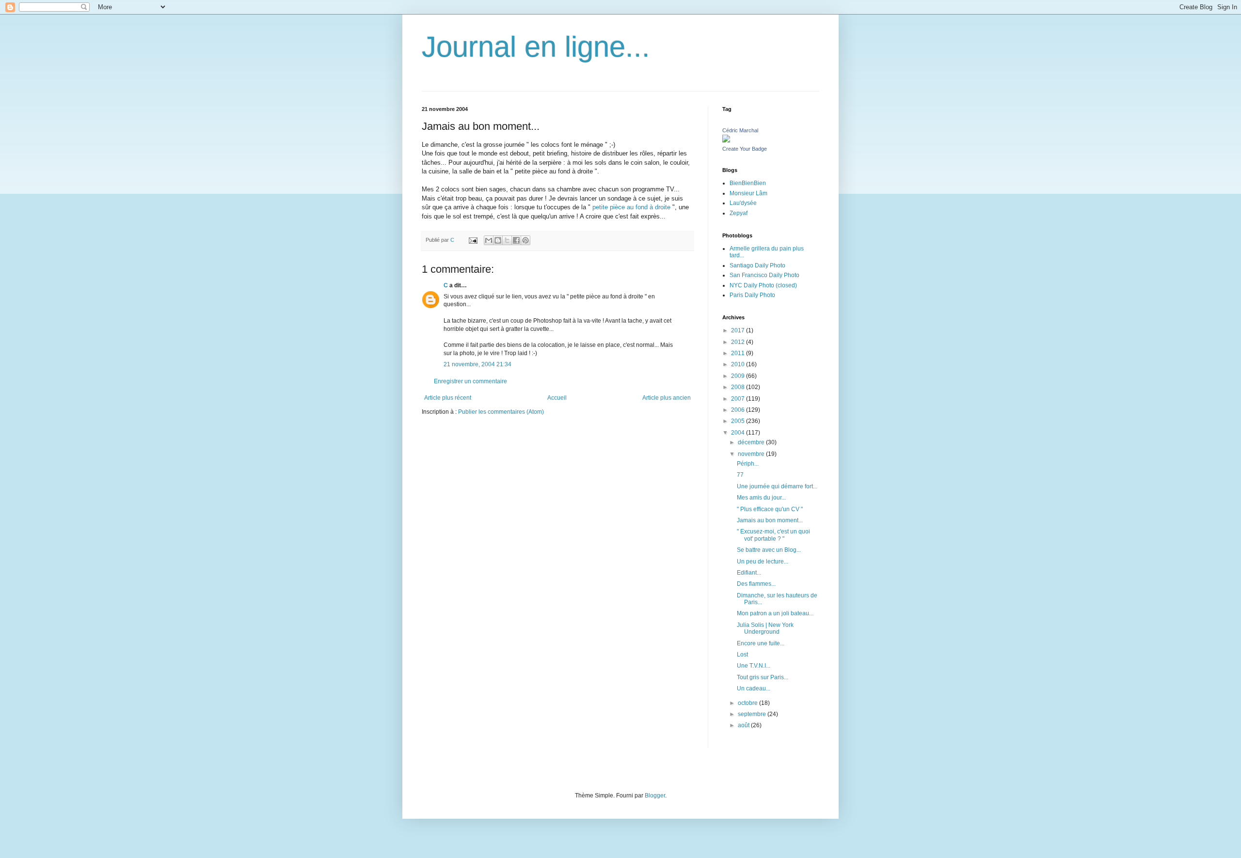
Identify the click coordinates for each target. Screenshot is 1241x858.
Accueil (557, 397)
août (744, 725)
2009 (738, 376)
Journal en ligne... (536, 47)
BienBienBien (748, 183)
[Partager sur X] (507, 240)
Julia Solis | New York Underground (765, 628)
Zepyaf (739, 213)
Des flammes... (756, 583)
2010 (738, 364)
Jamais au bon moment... (770, 520)
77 (740, 474)
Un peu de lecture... (762, 561)
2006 (738, 409)
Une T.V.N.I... (753, 665)
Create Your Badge (744, 149)
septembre (752, 714)
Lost (742, 654)
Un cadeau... (753, 688)
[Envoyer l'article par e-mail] (472, 240)
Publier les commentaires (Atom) (501, 411)
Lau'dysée (743, 203)
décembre (752, 442)
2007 (738, 398)
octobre (748, 703)
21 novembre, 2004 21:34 (477, 364)
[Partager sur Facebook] (516, 240)
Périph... (748, 463)
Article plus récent (447, 397)
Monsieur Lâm (748, 193)
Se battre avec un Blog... (769, 549)
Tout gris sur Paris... (762, 677)
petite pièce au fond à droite (631, 207)
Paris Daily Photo (752, 295)
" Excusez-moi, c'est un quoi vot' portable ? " (773, 535)
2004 (738, 432)
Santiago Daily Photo (757, 265)
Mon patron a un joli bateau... (775, 613)
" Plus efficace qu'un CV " (770, 509)
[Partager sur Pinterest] (525, 240)
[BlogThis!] (498, 240)
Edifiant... (749, 572)
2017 (738, 330)
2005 (738, 421)
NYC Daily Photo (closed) (763, 285)
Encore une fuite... (760, 643)
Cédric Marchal (740, 130)
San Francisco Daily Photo (764, 275)
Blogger (655, 795)
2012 (738, 342)
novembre (752, 454)
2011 (738, 353)
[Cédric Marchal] (726, 140)
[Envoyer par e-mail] (488, 240)
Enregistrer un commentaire (470, 381)
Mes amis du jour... (761, 497)
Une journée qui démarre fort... (777, 486)
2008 (738, 387)
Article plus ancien (666, 397)
